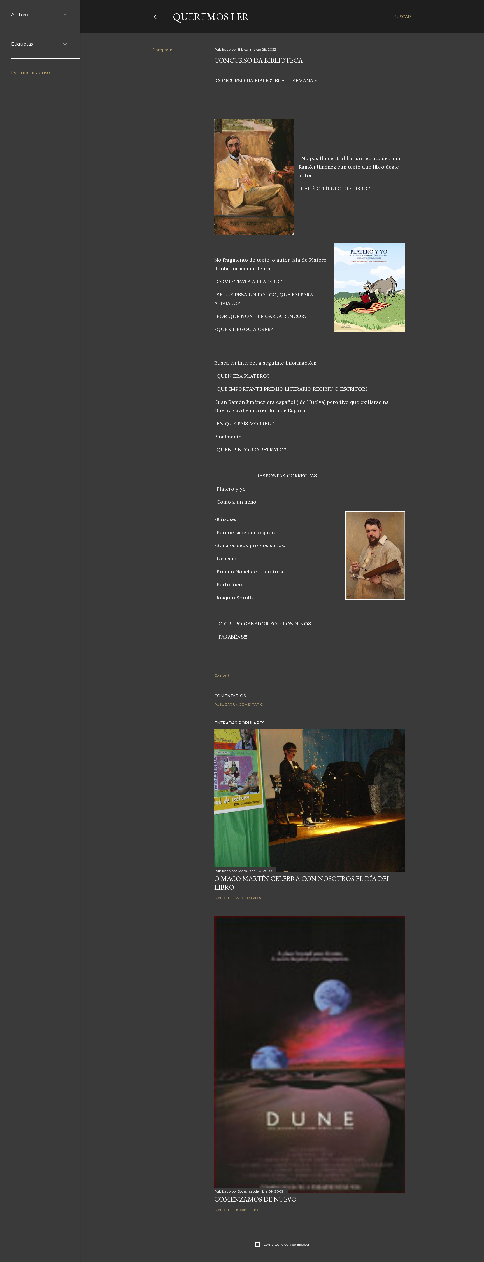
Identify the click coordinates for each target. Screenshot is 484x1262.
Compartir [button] (162, 49)
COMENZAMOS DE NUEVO (255, 1199)
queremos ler (211, 16)
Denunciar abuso (30, 72)
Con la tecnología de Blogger (286, 1244)
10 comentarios (248, 1209)
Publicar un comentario (238, 704)
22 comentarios (248, 897)
